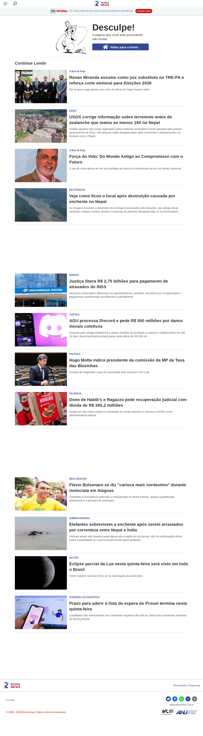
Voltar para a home (124, 47)
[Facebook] (174, 698)
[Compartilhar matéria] (188, 698)
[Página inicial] (11, 685)
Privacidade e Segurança (186, 685)
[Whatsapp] (181, 698)
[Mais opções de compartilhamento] (194, 698)
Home (10, 700)
